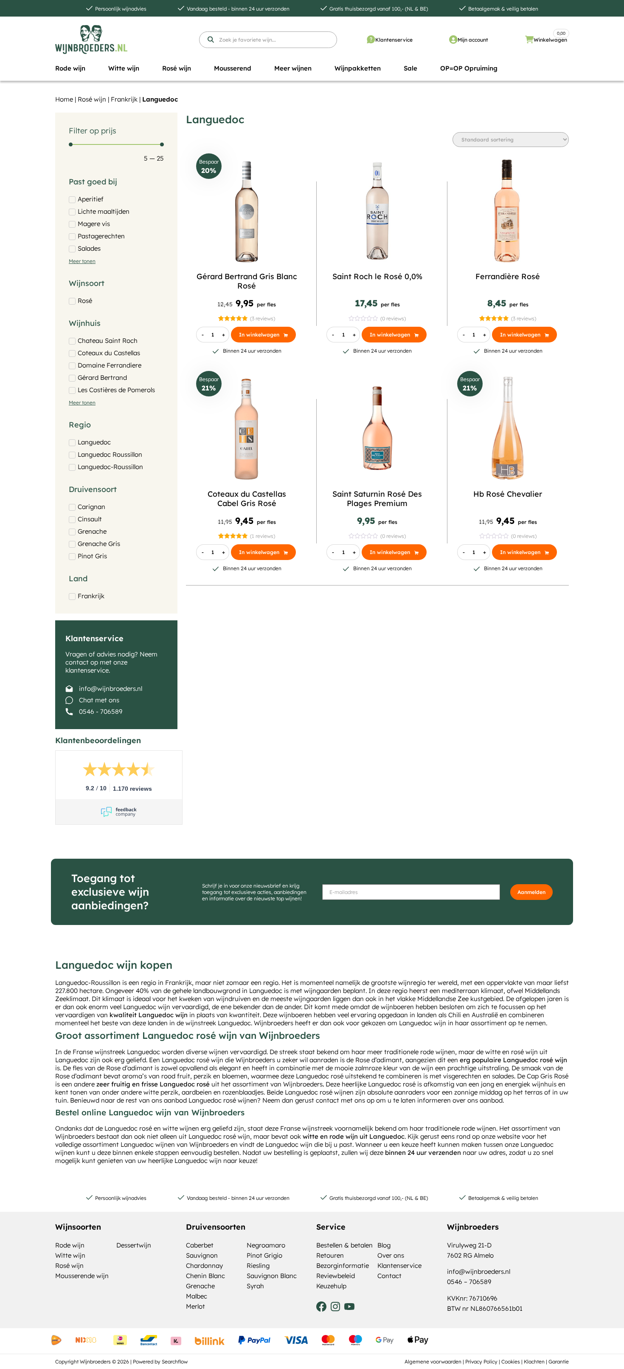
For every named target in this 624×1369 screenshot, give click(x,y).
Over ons (390, 1255)
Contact (389, 1276)
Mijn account (473, 40)
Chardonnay (204, 1266)
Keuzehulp (331, 1286)
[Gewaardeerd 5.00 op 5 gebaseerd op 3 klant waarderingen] (232, 318)
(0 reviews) (393, 318)
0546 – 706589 (469, 1282)
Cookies (510, 1361)
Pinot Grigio (264, 1255)
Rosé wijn (92, 99)
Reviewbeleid (335, 1276)
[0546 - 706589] (69, 712)
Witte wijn (70, 1255)
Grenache (200, 1286)
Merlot (195, 1306)
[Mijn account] (453, 39)
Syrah (255, 1286)
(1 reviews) (262, 536)
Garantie (558, 1361)
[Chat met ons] (69, 700)
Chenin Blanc (205, 1276)
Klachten (534, 1361)
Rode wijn (69, 1245)
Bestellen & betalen (344, 1245)
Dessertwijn (133, 1245)
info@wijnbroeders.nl (110, 688)
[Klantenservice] (371, 39)
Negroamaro (266, 1245)
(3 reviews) (262, 318)
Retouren (330, 1255)
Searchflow (175, 1361)
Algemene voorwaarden (433, 1361)
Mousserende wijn (82, 1276)
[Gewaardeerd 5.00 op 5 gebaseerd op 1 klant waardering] (232, 536)
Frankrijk (124, 99)
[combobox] (268, 39)
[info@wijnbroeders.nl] (69, 689)
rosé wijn (524, 1052)
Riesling (258, 1266)
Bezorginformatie (342, 1266)
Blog (384, 1245)
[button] (70, 68)
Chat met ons (99, 700)
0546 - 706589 (100, 711)
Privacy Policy (481, 1361)
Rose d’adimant (378, 1060)
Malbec (196, 1296)
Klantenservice (394, 40)
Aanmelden (531, 892)
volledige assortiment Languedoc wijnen (115, 1144)
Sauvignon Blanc (272, 1276)
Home (64, 99)
